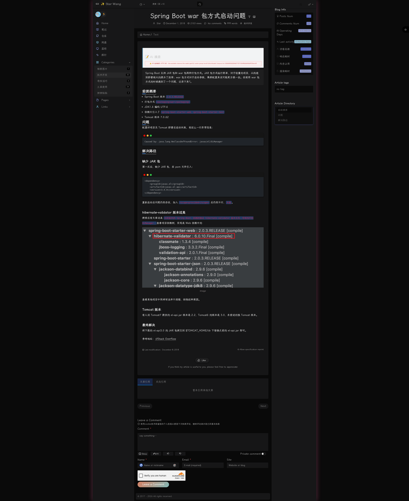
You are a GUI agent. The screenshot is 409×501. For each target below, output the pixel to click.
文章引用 (145, 381)
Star (159, 23)
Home (146, 34)
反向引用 (161, 381)
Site (229, 459)
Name (142, 459)
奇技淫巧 (113, 81)
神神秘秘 (113, 93)
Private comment (250, 453)
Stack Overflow (167, 338)
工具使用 (113, 87)
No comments (214, 23)
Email (186, 459)
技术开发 (113, 74)
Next (263, 406)
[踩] (180, 453)
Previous (145, 406)
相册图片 (113, 68)
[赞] (168, 453)
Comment (144, 428)
